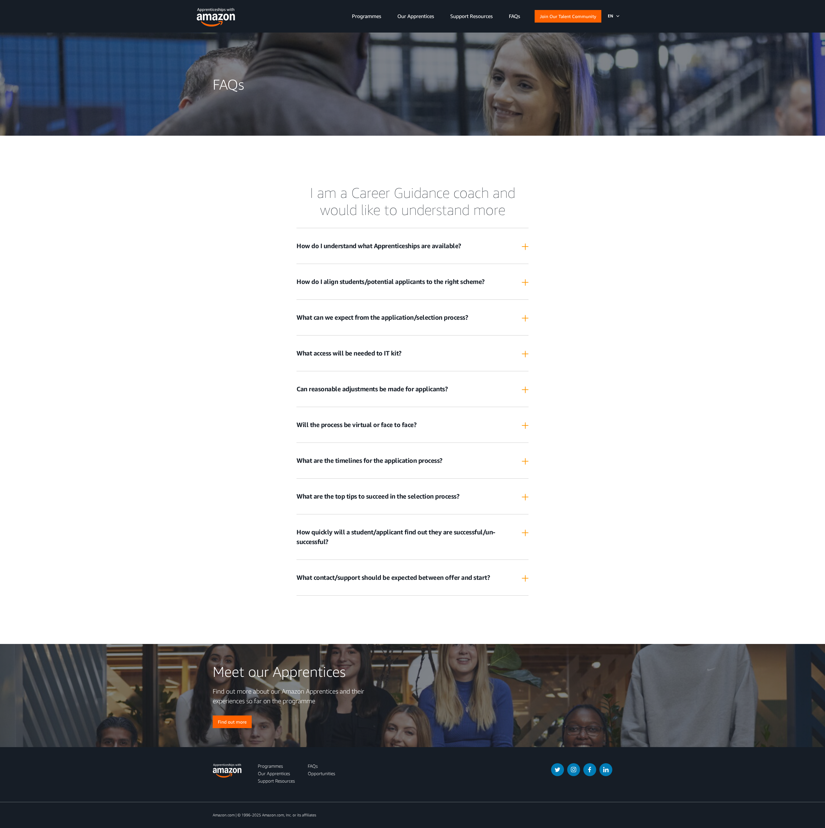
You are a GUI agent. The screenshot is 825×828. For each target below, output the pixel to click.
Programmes (270, 766)
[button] (610, 16)
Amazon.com (224, 815)
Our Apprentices (274, 773)
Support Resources (276, 781)
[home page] (216, 15)
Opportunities (321, 773)
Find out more (232, 722)
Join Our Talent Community (568, 16)
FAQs (313, 766)
